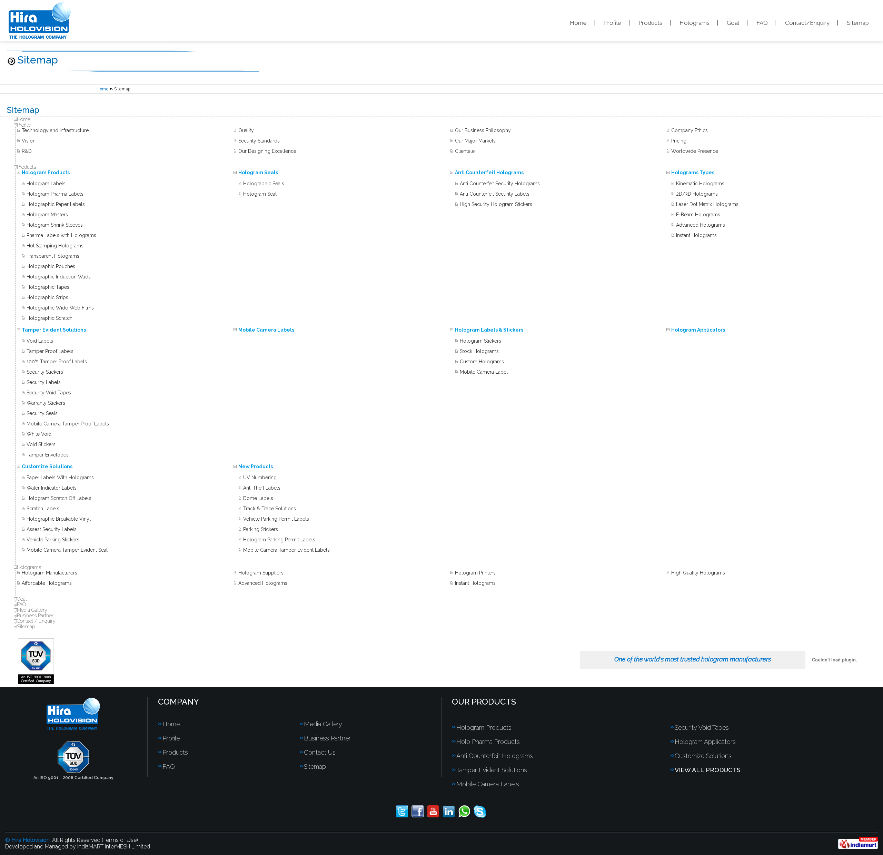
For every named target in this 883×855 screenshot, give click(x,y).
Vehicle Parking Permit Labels (276, 519)
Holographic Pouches (51, 266)
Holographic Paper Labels (56, 204)
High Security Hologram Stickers (496, 204)
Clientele (465, 151)
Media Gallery (32, 610)
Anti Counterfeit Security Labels (494, 194)
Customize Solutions (47, 466)
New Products (255, 466)
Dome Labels (258, 498)
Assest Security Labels (52, 529)
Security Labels (44, 382)
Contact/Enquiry (807, 22)
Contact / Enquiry (36, 621)
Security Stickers (45, 372)
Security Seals (42, 413)
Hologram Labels (46, 183)
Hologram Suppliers (261, 573)
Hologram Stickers (480, 341)
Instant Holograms (696, 235)
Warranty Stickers (46, 403)
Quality (246, 130)
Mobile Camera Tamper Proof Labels (68, 423)
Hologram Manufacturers (49, 573)
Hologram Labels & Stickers (489, 330)
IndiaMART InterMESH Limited (113, 846)
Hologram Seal (260, 194)
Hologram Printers (475, 573)
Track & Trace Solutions (269, 508)
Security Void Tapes (49, 392)
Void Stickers (41, 444)
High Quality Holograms (698, 573)
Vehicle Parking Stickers (53, 539)
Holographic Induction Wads (59, 276)
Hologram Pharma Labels (55, 194)
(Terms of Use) (120, 840)
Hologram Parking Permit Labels (279, 539)
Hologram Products (46, 172)
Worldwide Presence (694, 151)
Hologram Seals (258, 172)
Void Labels (40, 341)
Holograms (694, 22)
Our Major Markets (475, 141)
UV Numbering (260, 477)
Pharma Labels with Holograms (61, 235)
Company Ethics (689, 130)
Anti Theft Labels (261, 488)
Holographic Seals (263, 183)
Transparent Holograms (53, 256)
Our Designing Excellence (267, 151)
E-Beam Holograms (698, 214)
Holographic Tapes (48, 287)
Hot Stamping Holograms (55, 245)
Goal (733, 22)
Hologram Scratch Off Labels (59, 498)
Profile (612, 22)
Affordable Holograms (47, 583)
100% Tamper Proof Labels (57, 361)
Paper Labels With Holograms (60, 477)
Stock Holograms (479, 351)
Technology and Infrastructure (55, 130)
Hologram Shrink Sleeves (55, 225)
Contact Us (320, 752)
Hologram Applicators (698, 330)
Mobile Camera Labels (266, 330)
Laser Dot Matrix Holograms (707, 204)
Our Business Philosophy (483, 130)
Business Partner (35, 615)
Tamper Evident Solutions (54, 330)
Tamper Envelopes (48, 455)
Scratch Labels (43, 508)
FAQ (762, 22)
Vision (29, 141)
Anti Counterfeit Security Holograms (500, 183)
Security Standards (259, 141)
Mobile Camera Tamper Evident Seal (67, 550)
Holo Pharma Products (488, 741)
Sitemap (858, 22)
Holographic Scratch (49, 318)
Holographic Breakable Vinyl (59, 519)
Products (650, 22)
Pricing (678, 141)
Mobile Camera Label (484, 372)
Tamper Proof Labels (50, 351)
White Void (39, 434)
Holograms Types (692, 172)
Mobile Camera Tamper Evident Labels (286, 550)
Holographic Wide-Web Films (60, 308)
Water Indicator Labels (52, 488)
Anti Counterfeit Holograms (489, 172)
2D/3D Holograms (697, 194)
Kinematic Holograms (700, 183)
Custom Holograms (482, 361)
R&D (27, 151)
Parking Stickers (260, 529)
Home (578, 22)
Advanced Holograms (700, 225)
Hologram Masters (47, 214)
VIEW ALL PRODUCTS (708, 770)
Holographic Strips (47, 297)
